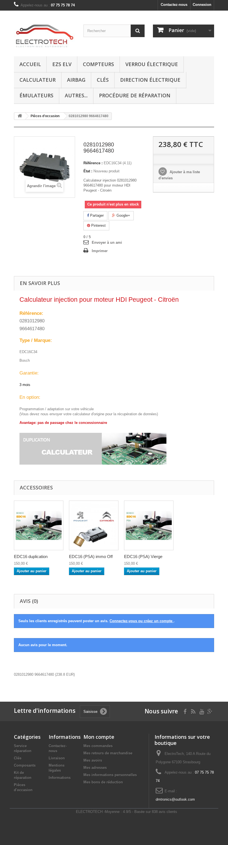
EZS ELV (61, 64)
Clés (103, 79)
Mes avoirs (92, 760)
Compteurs (98, 64)
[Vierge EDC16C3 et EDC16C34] (149, 525)
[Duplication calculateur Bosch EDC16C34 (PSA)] (38, 525)
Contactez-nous (174, 5)
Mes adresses (95, 768)
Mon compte (98, 736)
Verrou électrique (151, 64)
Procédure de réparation (134, 95)
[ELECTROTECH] (44, 35)
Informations (60, 778)
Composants (25, 765)
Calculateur (37, 79)
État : (87, 171)
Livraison (57, 758)
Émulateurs (36, 95)
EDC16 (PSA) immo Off (91, 556)
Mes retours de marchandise (107, 753)
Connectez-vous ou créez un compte (142, 621)
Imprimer (100, 251)
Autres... (76, 95)
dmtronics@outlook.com (175, 799)
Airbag (76, 79)
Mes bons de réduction (103, 782)
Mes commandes (98, 746)
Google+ (122, 215)
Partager (96, 215)
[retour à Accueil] (19, 116)
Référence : (93, 163)
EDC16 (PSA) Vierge (143, 556)
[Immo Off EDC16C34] (93, 525)
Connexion (202, 5)
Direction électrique (150, 79)
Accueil (30, 64)
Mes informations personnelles (110, 775)
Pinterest (98, 225)
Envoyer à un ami (107, 242)
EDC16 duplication (31, 556)
